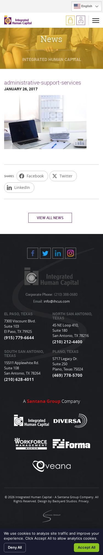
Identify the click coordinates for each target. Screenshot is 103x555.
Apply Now (80, 20)
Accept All (86, 547)
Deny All (15, 547)
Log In (70, 20)
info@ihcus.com (56, 301)
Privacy (84, 501)
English (86, 6)
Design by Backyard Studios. (58, 501)
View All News (50, 217)
